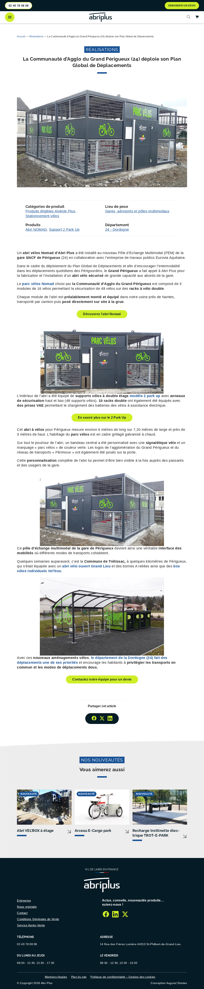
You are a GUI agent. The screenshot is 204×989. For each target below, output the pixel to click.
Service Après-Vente (31, 925)
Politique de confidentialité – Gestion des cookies (122, 976)
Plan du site (79, 976)
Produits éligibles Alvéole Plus (50, 211)
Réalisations (36, 36)
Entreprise (24, 900)
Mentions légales (56, 976)
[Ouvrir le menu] (10, 17)
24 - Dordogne (117, 230)
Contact (22, 913)
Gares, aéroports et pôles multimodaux (137, 211)
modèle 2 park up (145, 396)
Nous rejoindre (27, 906)
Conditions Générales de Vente (38, 919)
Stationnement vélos (42, 216)
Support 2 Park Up (64, 230)
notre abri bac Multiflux (38, 27)
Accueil (21, 36)
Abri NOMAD (36, 230)
